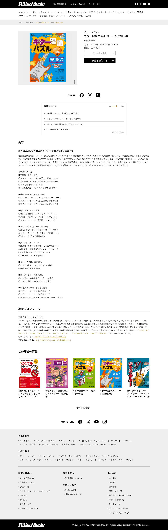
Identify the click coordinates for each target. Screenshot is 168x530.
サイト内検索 (83, 407)
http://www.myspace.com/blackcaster (53, 340)
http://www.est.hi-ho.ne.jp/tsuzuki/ (49, 337)
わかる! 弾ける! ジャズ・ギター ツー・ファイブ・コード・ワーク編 (138, 393)
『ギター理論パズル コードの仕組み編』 (89, 333)
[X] (140, 4)
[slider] (116, 106)
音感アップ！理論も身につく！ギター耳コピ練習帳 (57, 393)
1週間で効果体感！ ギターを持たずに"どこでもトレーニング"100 (29, 393)
